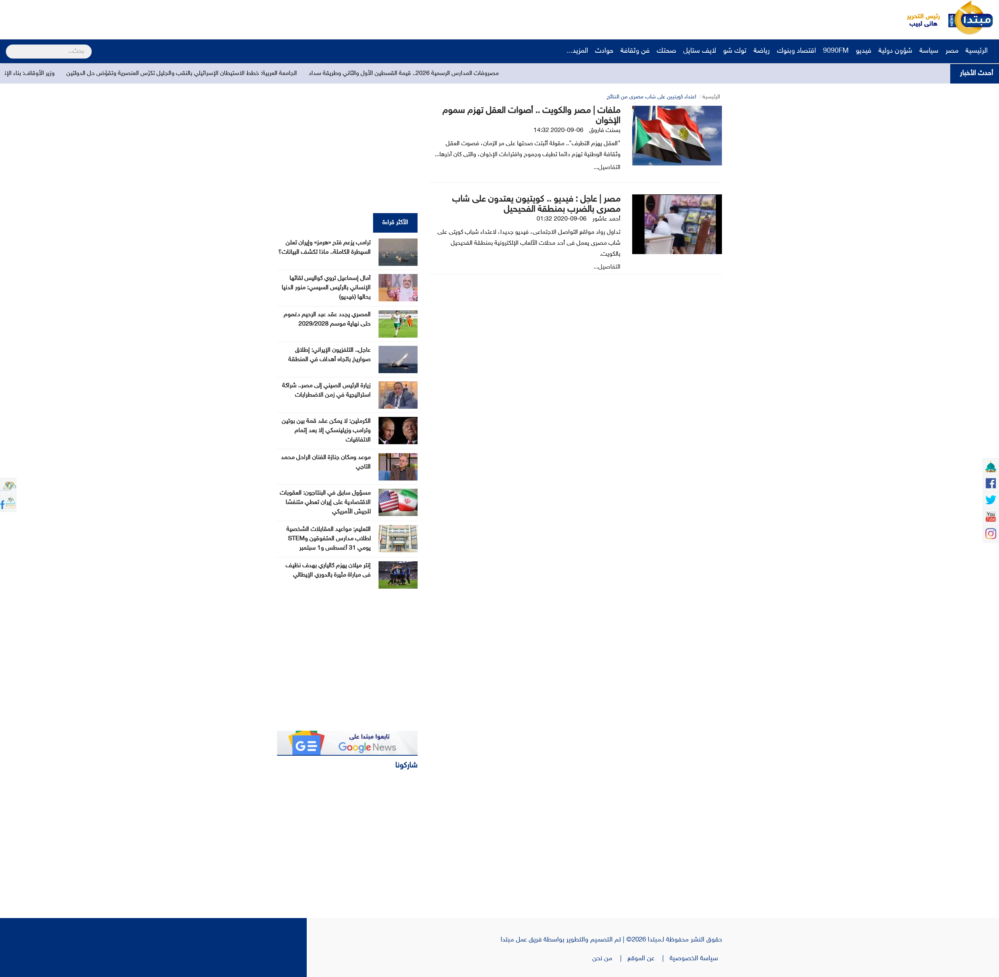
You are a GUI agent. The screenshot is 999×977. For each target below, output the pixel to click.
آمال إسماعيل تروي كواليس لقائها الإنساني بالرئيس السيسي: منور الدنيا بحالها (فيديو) (326, 288)
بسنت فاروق (604, 130)
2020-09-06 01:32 (562, 219)
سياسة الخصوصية (696, 959)
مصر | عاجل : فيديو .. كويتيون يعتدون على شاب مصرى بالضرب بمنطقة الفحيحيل (536, 204)
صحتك (666, 51)
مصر (952, 51)
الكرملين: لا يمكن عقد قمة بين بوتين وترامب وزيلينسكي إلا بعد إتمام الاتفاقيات (326, 431)
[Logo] (919, 17)
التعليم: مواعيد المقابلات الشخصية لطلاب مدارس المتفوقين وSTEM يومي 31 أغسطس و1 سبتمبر (328, 539)
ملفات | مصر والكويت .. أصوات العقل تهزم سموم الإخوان (531, 115)
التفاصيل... (607, 167)
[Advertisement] (146, 17)
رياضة (762, 51)
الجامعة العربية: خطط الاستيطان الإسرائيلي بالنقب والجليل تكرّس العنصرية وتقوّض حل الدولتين (243, 73)
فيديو (863, 51)
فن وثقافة (635, 51)
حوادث (604, 51)
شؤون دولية (895, 51)
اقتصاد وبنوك (796, 51)
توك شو (735, 51)
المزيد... (577, 51)
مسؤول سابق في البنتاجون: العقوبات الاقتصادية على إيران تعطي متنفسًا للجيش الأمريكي (325, 502)
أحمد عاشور (606, 219)
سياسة (929, 51)
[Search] (9, 46)
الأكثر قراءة (395, 222)
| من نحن (609, 959)
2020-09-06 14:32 (558, 130)
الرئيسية (977, 51)
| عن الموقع (648, 959)
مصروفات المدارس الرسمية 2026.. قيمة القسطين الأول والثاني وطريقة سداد (465, 73)
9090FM (836, 51)
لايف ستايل (699, 51)
